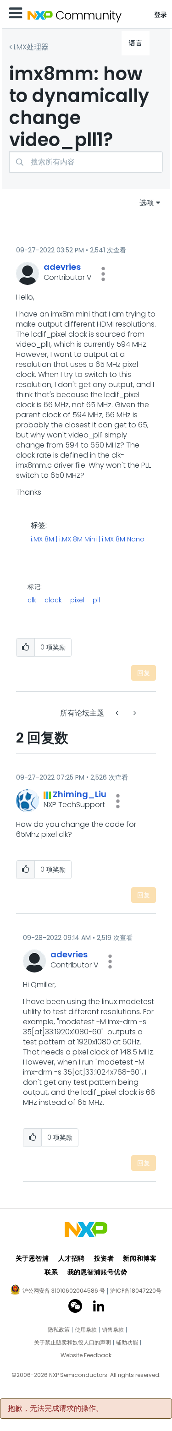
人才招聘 (71, 1258)
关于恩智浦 (32, 1258)
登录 (160, 14)
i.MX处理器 (31, 47)
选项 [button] (146, 202)
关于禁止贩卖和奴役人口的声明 (72, 1342)
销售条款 (113, 1330)
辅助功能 (127, 1342)
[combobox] (86, 162)
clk (32, 600)
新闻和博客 (139, 1258)
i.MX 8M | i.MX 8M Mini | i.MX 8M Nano (87, 539)
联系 (51, 1272)
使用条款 (86, 1330)
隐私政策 (59, 1330)
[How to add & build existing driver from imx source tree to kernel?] (118, 713)
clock (53, 600)
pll (96, 600)
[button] (103, 273)
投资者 (104, 1258)
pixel (77, 600)
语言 (135, 43)
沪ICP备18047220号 (135, 1291)
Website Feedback (86, 1355)
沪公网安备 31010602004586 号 (63, 1291)
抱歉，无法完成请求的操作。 (55, 1409)
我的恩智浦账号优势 (97, 1272)
